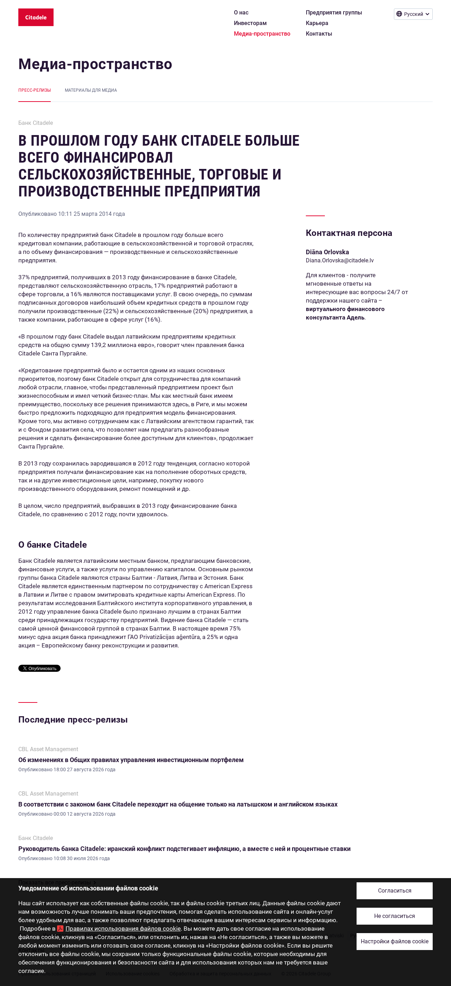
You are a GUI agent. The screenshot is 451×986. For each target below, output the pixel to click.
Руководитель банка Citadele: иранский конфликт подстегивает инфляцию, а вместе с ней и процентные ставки (184, 848)
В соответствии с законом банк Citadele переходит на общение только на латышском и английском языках (178, 804)
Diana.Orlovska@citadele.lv (340, 260)
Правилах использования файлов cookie (123, 928)
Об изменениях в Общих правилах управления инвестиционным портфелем (131, 759)
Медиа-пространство (95, 64)
